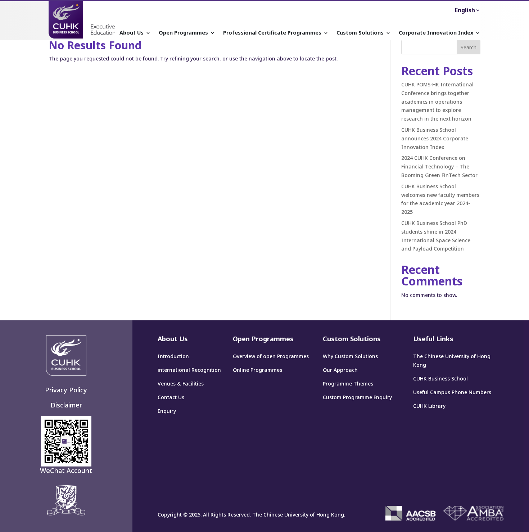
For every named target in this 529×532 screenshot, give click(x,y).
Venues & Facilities (181, 383)
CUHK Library (429, 405)
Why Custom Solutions (350, 356)
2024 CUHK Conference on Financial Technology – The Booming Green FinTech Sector (439, 166)
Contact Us (171, 397)
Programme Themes (348, 383)
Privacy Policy (66, 390)
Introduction (173, 356)
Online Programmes (257, 369)
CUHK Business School (440, 378)
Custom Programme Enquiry (357, 397)
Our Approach (340, 369)
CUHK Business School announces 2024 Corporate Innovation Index (434, 138)
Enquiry (167, 410)
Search (468, 47)
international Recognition (189, 369)
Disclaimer (66, 405)
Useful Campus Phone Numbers (452, 392)
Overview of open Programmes (271, 356)
